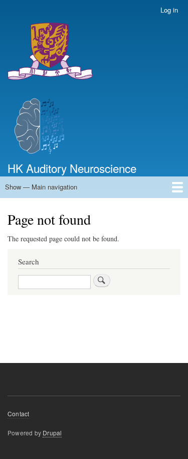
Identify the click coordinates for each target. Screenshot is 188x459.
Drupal (52, 432)
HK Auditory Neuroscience (72, 168)
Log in (169, 10)
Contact (18, 413)
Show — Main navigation (41, 187)
